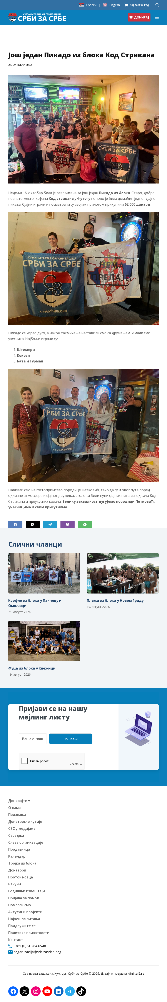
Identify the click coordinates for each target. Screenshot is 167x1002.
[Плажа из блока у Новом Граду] (123, 573)
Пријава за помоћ (23, 898)
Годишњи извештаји (26, 891)
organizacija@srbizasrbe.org (37, 951)
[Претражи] (157, 5)
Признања (17, 814)
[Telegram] (50, 524)
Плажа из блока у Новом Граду (115, 600)
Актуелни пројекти (25, 911)
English (114, 5)
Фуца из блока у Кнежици (31, 668)
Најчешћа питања (24, 918)
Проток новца (20, 877)
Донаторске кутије (25, 821)
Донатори (17, 870)
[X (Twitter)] (33, 524)
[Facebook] (15, 524)
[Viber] (67, 524)
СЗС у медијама (21, 828)
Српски (91, 5)
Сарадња (16, 835)
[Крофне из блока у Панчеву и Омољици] (44, 573)
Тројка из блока (22, 863)
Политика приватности (28, 932)
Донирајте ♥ (19, 800)
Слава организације (25, 842)
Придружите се (22, 925)
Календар (16, 856)
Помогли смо (19, 905)
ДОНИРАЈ (141, 17)
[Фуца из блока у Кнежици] (44, 641)
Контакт (15, 939)
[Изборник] (157, 17)
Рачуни (14, 884)
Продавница (19, 849)
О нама (14, 807)
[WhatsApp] (85, 524)
